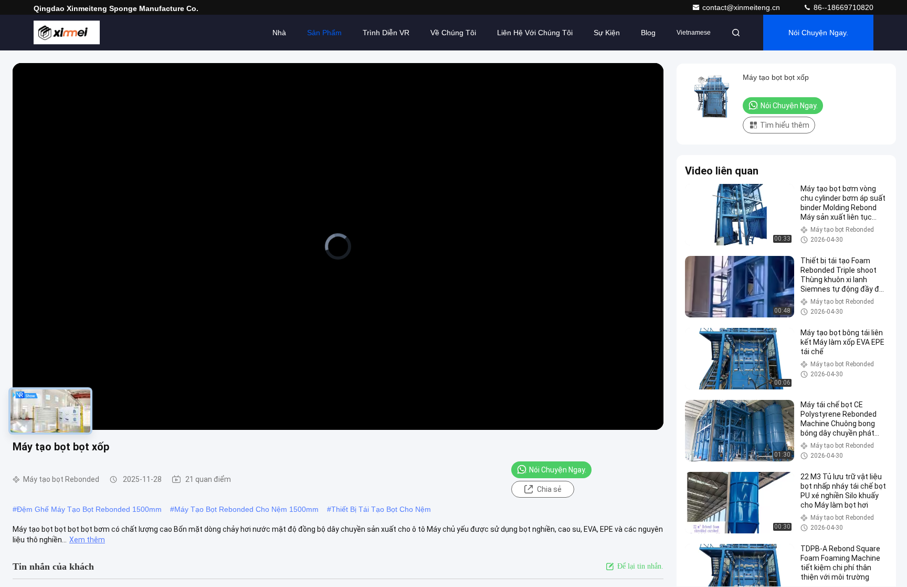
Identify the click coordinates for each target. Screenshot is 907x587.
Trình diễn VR (386, 32)
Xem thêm (87, 539)
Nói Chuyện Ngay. (818, 32)
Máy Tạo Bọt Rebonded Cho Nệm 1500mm (246, 509)
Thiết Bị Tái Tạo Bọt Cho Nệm (381, 509)
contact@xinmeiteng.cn (742, 7)
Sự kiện (607, 32)
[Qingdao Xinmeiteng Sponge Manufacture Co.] (67, 32)
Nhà (279, 32)
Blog (648, 32)
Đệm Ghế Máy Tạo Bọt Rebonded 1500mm (89, 509)
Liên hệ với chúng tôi (535, 32)
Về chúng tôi (453, 32)
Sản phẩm (324, 32)
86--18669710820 (842, 7)
